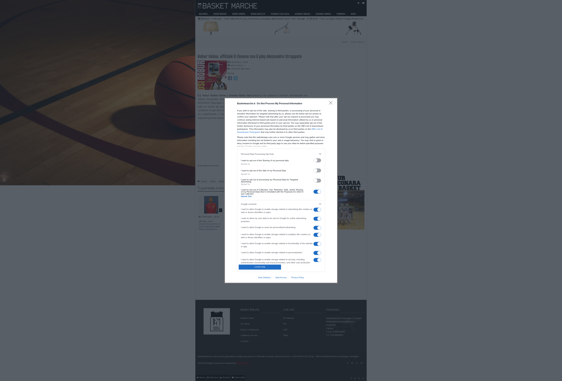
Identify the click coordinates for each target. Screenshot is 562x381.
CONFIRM (260, 267)
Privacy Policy (297, 277)
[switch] (317, 160)
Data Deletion (264, 277)
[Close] (331, 103)
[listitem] (281, 153)
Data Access (281, 277)
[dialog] (281, 190)
